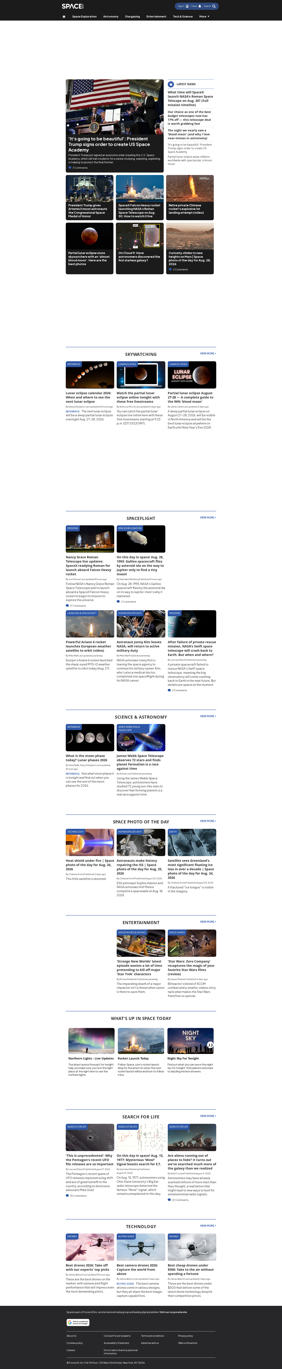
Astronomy (110, 16)
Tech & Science (183, 16)
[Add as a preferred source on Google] (78, 1322)
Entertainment (156, 16)
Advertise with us (150, 1342)
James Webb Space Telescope (129, 728)
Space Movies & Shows (132, 932)
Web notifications (187, 1342)
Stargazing (132, 16)
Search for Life (76, 1126)
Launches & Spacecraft (82, 613)
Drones (72, 1236)
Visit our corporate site (173, 1312)
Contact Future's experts (117, 1335)
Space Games (177, 932)
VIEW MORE (207, 353)
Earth (173, 831)
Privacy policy (185, 1335)
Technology (75, 831)
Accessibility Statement (116, 1342)
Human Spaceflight (130, 613)
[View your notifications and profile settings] (199, 6)
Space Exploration (84, 16)
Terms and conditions (152, 1335)
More (202, 16)
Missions (72, 528)
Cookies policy (75, 1342)
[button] (210, 6)
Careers (71, 1350)
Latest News (186, 84)
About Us (71, 1335)
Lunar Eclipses (127, 364)
